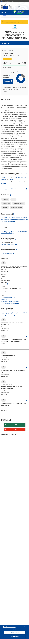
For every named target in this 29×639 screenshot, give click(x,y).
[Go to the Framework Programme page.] (14, 27)
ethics (13, 199)
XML (15, 425)
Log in (15, 6)
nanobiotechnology (19, 203)
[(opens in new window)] (6, 6)
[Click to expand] (26, 320)
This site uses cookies (9, 627)
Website (5, 300)
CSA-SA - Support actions (8, 253)
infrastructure (6, 203)
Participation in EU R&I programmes (12, 302)
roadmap (5, 207)
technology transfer (16, 207)
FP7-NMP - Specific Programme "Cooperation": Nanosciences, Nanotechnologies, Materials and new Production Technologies (14, 219)
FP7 (4, 16)
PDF (15, 429)
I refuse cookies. (14, 636)
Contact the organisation (9, 298)
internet (11, 179)
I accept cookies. (14, 632)
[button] (18, 6)
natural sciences (5, 177)
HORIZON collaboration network (11, 303)
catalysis (3, 183)
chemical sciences (18, 181)
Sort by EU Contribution (14, 313)
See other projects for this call (9, 244)
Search (22, 6)
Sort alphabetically (5, 313)
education (5, 199)
